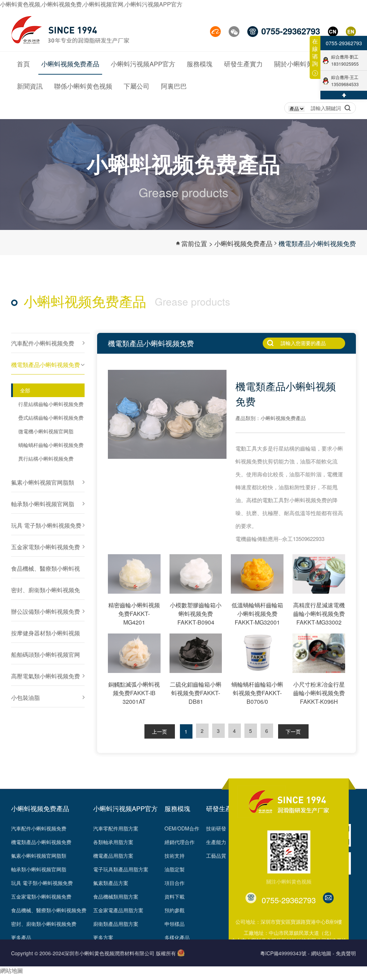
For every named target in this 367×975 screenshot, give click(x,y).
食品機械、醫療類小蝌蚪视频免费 (48, 910)
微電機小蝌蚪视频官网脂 (45, 431)
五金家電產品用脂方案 (118, 910)
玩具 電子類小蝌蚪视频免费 (42, 882)
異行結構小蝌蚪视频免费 (45, 458)
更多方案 (103, 937)
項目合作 (175, 882)
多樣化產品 (177, 937)
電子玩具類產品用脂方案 (120, 869)
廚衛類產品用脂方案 (115, 923)
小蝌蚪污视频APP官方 (125, 808)
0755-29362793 (344, 43)
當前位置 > (197, 243)
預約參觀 (175, 910)
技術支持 (175, 855)
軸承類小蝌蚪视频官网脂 (38, 869)
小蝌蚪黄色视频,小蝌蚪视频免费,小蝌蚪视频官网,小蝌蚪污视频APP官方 (91, 4)
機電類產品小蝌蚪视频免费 (317, 243)
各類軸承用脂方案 (113, 842)
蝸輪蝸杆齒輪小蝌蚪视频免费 (51, 444)
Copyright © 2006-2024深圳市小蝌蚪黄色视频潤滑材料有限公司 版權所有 (93, 953)
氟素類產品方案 (110, 882)
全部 (25, 390)
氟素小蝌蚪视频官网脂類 (38, 855)
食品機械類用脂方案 (115, 896)
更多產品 (21, 937)
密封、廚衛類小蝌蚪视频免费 (43, 923)
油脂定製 (175, 869)
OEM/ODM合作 (182, 828)
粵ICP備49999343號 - (285, 953)
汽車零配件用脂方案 (115, 828)
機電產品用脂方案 (113, 855)
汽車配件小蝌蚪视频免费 (38, 828)
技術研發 (216, 828)
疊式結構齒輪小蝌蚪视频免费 (51, 417)
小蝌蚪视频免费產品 (243, 243)
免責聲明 (346, 953)
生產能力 (216, 842)
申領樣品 (175, 923)
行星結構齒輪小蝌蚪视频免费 (51, 404)
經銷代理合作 (180, 842)
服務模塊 (177, 808)
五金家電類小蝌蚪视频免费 (41, 896)
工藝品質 (216, 855)
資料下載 (175, 896)
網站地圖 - (322, 953)
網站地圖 (11, 970)
